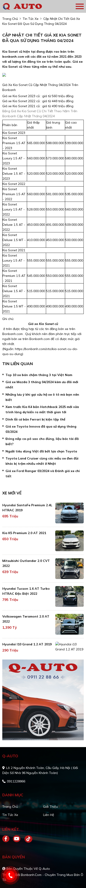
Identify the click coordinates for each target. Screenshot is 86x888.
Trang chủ (10, 807)
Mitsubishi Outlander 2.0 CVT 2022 (26, 563)
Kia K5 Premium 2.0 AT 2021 (24, 533)
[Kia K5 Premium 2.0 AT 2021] (69, 540)
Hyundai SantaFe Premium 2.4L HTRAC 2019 (27, 507)
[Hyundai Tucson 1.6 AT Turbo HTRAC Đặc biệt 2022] (69, 596)
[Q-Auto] (28, 6)
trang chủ (10, 19)
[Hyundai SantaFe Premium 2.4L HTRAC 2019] (69, 513)
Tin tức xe (10, 815)
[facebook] (7, 839)
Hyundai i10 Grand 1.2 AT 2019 (27, 644)
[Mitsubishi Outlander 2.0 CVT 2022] (69, 568)
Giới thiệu (50, 807)
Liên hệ (48, 815)
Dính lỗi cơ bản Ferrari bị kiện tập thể (35, 419)
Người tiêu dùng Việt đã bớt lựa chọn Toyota (41, 451)
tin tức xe (31, 19)
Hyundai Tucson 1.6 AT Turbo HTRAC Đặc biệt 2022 (26, 591)
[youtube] (17, 839)
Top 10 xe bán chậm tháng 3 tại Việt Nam (39, 375)
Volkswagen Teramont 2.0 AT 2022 (25, 618)
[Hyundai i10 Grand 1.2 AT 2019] (69, 647)
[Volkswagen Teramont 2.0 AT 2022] (69, 624)
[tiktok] (27, 839)
